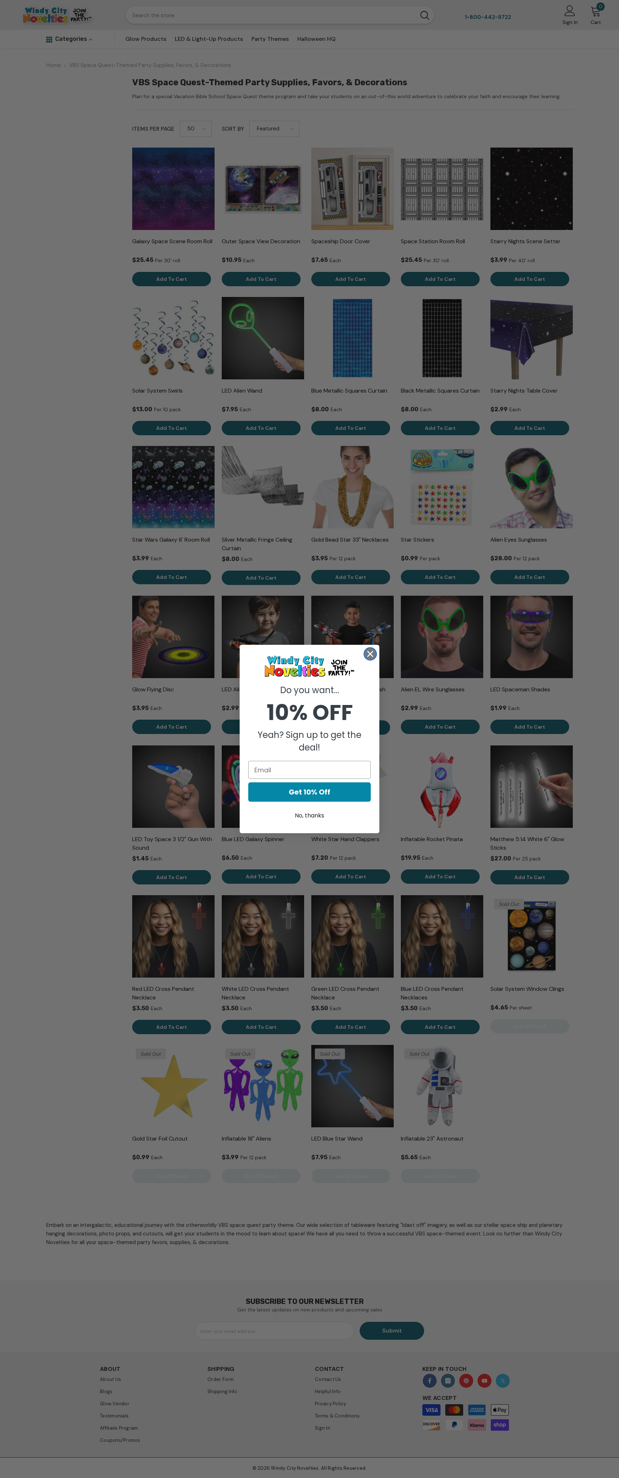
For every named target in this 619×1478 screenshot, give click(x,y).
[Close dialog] (370, 654)
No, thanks (309, 815)
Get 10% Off (309, 792)
